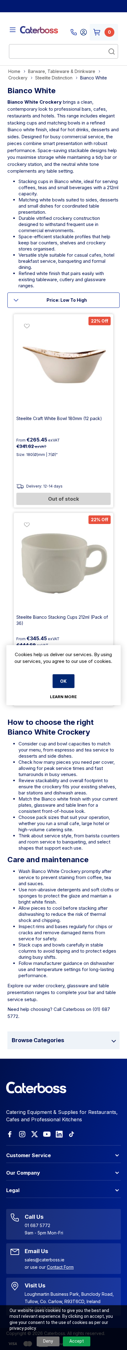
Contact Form (60, 1267)
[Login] (83, 32)
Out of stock (63, 499)
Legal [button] (12, 1190)
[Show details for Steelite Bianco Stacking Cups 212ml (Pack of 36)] (63, 562)
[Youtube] (47, 1134)
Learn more (63, 696)
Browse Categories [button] (38, 1040)
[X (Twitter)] (34, 1134)
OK (63, 681)
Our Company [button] (23, 1173)
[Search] (111, 51)
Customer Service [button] (28, 1155)
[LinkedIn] (59, 1134)
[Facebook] (10, 1134)
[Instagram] (22, 1134)
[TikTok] (71, 1134)
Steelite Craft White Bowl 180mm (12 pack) (59, 418)
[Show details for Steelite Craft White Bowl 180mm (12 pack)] (63, 364)
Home (14, 71)
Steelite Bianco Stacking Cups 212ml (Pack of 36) (62, 620)
